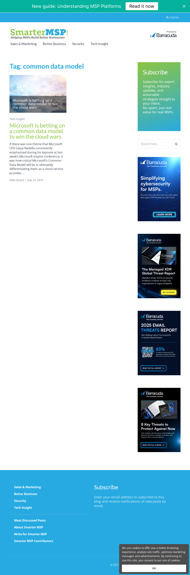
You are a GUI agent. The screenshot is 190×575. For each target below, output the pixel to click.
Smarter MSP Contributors (33, 541)
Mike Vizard (16, 180)
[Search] (176, 144)
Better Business (54, 44)
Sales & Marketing (23, 44)
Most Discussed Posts (30, 520)
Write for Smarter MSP (30, 534)
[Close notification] (184, 6)
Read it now (141, 6)
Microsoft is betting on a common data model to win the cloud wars (37, 131)
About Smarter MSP (28, 527)
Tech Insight (99, 44)
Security (78, 44)
